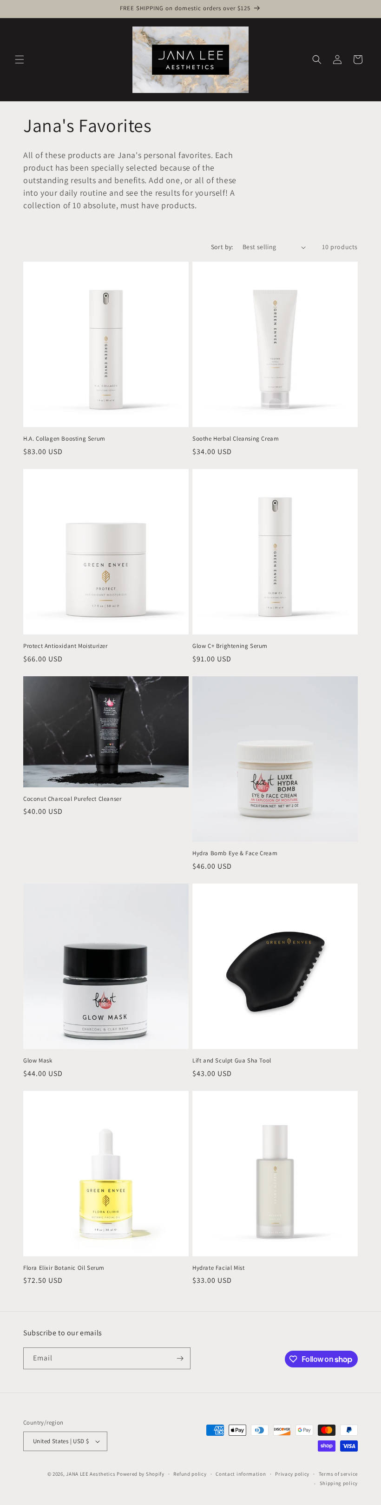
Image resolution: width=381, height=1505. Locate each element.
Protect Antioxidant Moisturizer (65, 646)
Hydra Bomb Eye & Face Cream (234, 853)
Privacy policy (292, 1474)
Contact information (241, 1474)
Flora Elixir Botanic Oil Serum (64, 1268)
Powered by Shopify (140, 1474)
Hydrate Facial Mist (218, 1268)
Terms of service (338, 1474)
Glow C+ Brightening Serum (230, 646)
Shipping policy (339, 1483)
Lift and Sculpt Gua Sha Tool (231, 1060)
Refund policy (189, 1474)
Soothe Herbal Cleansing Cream (235, 438)
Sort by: (222, 247)
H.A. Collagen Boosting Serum (64, 438)
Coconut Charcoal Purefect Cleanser (72, 799)
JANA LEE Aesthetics (90, 1474)
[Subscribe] (180, 1358)
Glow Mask (37, 1060)
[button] (19, 59)
